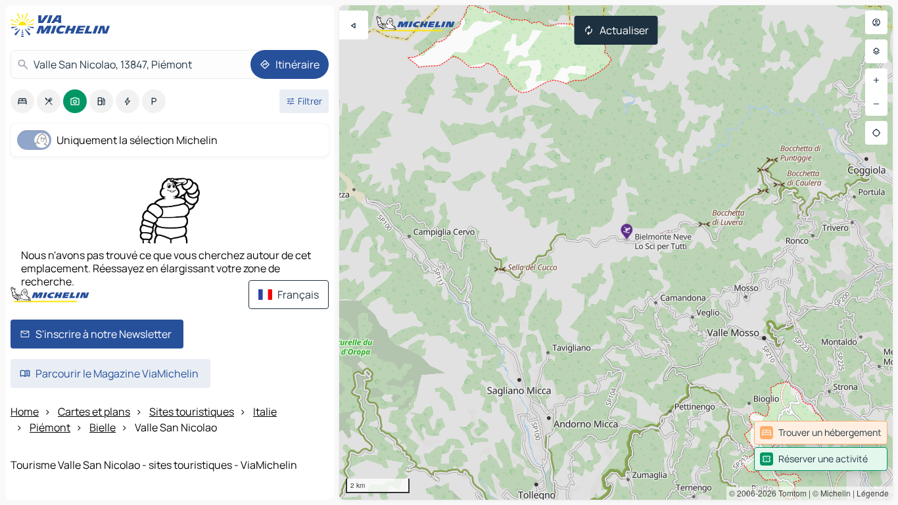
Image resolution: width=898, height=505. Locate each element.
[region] (616, 252)
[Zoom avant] (876, 80)
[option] (22, 101)
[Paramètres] (876, 51)
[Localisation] (876, 133)
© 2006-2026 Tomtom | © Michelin (790, 492)
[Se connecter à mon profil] (876, 22)
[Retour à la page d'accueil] (63, 25)
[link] (820, 433)
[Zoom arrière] (876, 104)
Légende (873, 492)
